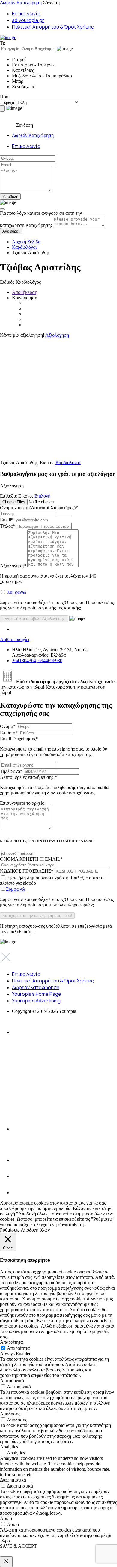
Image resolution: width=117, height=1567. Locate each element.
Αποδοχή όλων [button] (35, 1229)
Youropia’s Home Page (36, 994)
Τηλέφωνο (11, 771)
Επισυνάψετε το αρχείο (22, 803)
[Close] (2, 209)
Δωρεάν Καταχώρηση (21, 2)
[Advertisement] (58, 396)
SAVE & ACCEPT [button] (18, 1546)
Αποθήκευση (24, 292)
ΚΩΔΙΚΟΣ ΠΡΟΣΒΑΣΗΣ (26, 871)
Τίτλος (7, 526)
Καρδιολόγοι (24, 247)
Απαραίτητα (18, 1348)
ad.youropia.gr (28, 20)
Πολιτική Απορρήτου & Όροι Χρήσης (53, 26)
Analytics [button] (9, 1446)
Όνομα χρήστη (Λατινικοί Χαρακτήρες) (39, 507)
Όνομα (8, 726)
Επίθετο (9, 732)
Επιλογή (42, 495)
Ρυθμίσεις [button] (9, 1229)
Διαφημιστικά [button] (13, 1479)
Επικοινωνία (26, 13)
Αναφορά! (11, 231)
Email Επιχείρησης (53, 746)
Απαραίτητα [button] (11, 1342)
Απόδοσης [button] (10, 1413)
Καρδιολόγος (68, 462)
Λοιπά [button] (6, 1518)
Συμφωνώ (16, 592)
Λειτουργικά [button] (12, 1380)
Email (7, 519)
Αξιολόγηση (57, 335)
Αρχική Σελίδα (26, 241)
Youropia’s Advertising (36, 1000)
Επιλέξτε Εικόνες (16, 495)
